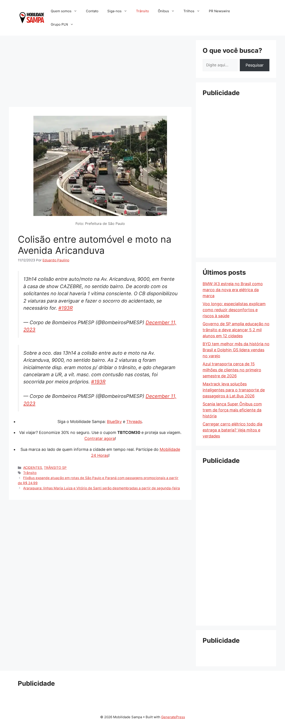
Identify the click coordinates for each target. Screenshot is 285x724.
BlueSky (114, 421)
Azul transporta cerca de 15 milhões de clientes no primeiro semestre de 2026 (232, 370)
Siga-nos (114, 11)
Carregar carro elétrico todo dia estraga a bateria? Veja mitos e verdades (232, 430)
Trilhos (188, 11)
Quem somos (61, 11)
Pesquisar (255, 65)
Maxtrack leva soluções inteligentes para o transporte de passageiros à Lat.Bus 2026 (234, 390)
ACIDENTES (32, 468)
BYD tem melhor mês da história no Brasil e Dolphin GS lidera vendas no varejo (236, 350)
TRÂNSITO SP (55, 468)
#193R (65, 308)
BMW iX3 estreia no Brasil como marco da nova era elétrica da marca (233, 289)
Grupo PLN (59, 24)
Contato (92, 11)
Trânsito (142, 11)
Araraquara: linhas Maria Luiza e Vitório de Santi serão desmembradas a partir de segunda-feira (101, 488)
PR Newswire (219, 11)
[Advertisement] (100, 71)
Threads (134, 421)
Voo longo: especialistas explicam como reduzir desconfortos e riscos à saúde (234, 309)
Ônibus (163, 11)
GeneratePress (173, 717)
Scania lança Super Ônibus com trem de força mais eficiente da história (232, 410)
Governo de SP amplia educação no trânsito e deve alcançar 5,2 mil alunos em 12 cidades (236, 329)
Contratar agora (99, 438)
